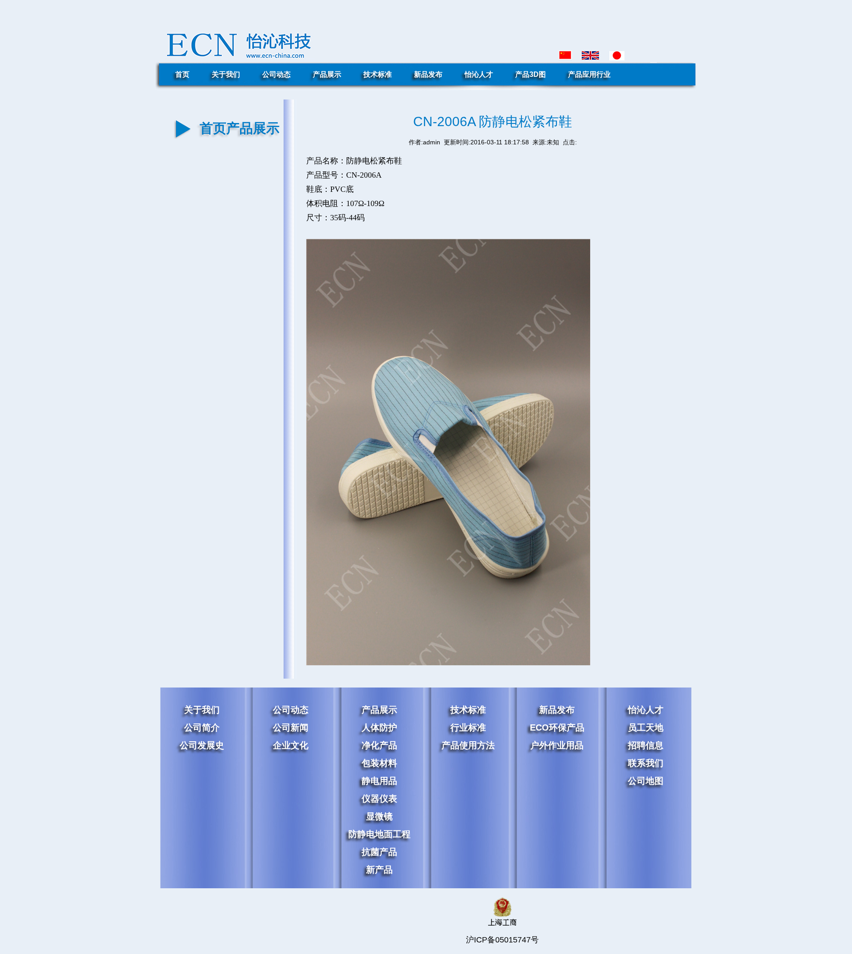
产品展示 (327, 74)
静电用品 (379, 781)
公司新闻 (290, 727)
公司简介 (202, 727)
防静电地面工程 (379, 834)
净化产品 (379, 745)
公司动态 (276, 74)
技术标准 (377, 74)
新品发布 (428, 74)
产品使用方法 (468, 745)
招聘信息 (645, 745)
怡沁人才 (479, 74)
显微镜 (379, 816)
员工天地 (645, 727)
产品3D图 (530, 74)
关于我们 (226, 74)
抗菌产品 (379, 852)
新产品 (379, 869)
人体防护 (379, 727)
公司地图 (645, 781)
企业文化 (290, 745)
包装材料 (379, 763)
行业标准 (468, 727)
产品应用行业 (589, 74)
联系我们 (645, 763)
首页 (182, 74)
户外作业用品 (557, 745)
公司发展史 (202, 745)
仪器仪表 (379, 798)
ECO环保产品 (557, 727)
